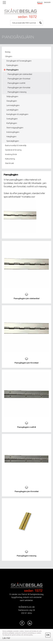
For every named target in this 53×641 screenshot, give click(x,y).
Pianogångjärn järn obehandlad (20, 74)
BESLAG (40, 2)
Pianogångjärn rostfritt (16, 83)
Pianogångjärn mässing (17, 92)
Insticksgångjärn (12, 132)
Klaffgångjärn (11, 123)
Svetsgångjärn (12, 119)
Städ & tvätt (9, 163)
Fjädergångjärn (12, 65)
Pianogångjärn (12, 70)
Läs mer (6, 638)
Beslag (7, 52)
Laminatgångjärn (13, 105)
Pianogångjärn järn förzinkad (19, 79)
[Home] (26, 12)
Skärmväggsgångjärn (14, 128)
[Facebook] (22, 623)
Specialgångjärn (12, 141)
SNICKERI (47, 2)
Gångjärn (8, 56)
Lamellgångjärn (12, 110)
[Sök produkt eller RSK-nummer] (40, 23)
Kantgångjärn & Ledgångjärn (17, 114)
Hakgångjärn (11, 137)
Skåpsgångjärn (12, 96)
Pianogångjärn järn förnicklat (19, 88)
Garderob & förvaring (13, 150)
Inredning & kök (11, 154)
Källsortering (10, 159)
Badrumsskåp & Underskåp (15, 145)
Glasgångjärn (11, 101)
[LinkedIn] (30, 623)
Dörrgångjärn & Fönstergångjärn (19, 61)
